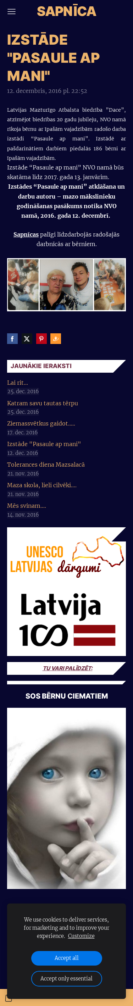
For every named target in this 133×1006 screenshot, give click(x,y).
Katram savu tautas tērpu (42, 403)
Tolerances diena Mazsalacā (46, 464)
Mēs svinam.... (26, 505)
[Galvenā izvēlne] (11, 11)
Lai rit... (17, 382)
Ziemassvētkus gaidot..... (41, 423)
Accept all (67, 958)
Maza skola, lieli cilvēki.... (42, 485)
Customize (81, 936)
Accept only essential (66, 979)
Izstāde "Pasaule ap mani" (44, 444)
